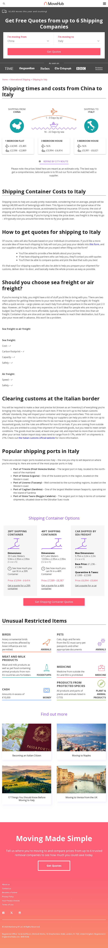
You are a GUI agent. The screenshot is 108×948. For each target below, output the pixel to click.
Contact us (6, 888)
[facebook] (3, 913)
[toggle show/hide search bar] (3, 3)
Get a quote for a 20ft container (19, 587)
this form (94, 244)
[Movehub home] (54, 3)
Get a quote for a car (86, 585)
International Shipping (20, 79)
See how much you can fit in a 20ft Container (20, 571)
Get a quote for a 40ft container (52, 587)
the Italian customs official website (37, 437)
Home (5, 79)
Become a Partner (9, 892)
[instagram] (19, 913)
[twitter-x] (11, 913)
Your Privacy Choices (11, 900)
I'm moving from (17, 36)
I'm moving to (66, 36)
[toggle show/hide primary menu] (104, 3)
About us (6, 884)
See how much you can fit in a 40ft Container (53, 571)
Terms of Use (8, 904)
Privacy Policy (8, 896)
